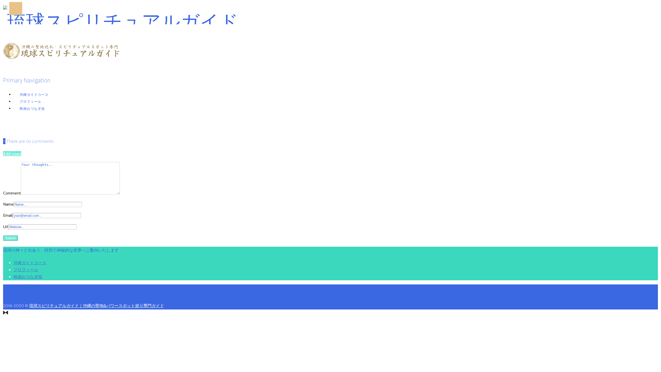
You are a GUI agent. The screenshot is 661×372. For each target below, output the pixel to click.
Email (8, 215)
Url (5, 226)
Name (8, 204)
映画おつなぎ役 (32, 108)
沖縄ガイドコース (34, 94)
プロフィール (30, 101)
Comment (12, 193)
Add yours (12, 153)
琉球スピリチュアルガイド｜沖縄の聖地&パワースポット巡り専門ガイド (96, 305)
